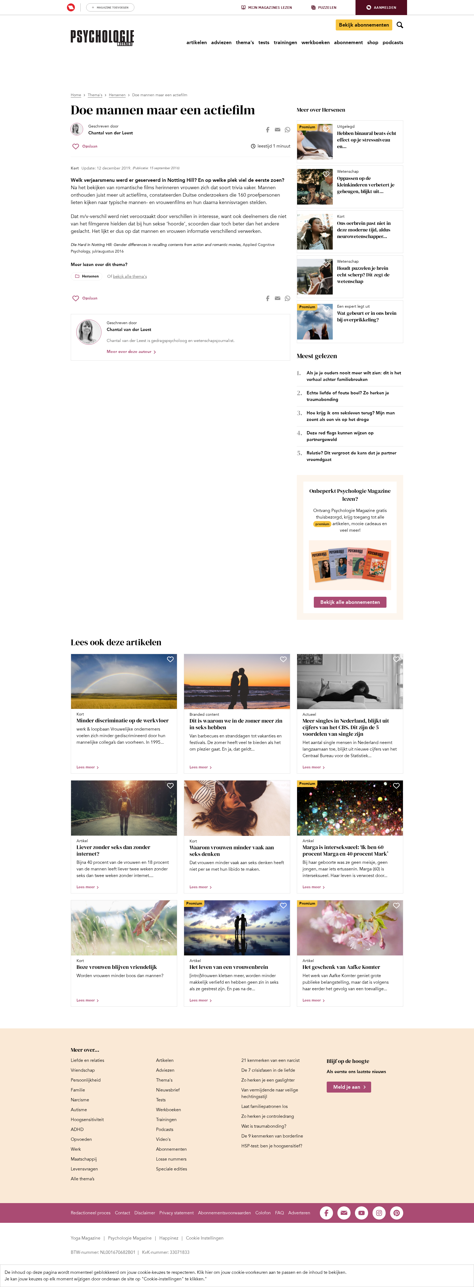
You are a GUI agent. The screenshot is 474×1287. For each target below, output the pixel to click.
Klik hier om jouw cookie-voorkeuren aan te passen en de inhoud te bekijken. (271, 1272)
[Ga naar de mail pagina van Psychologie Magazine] (344, 1213)
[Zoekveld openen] (400, 25)
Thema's (95, 95)
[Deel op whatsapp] (287, 129)
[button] (381, 7)
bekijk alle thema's (130, 276)
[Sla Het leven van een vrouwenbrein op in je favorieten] (283, 905)
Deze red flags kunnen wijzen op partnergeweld (340, 436)
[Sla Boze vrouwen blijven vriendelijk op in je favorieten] (170, 905)
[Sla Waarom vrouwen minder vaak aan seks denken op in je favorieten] (283, 785)
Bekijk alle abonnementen (350, 602)
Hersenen (117, 95)
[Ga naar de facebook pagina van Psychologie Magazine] (326, 1213)
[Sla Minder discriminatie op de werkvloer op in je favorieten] (170, 659)
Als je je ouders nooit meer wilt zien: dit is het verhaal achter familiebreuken (354, 376)
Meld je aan (346, 1087)
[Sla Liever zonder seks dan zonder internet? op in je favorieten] (170, 785)
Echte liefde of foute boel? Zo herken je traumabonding (348, 396)
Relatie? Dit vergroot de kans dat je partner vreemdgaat (351, 456)
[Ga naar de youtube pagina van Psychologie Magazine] (361, 1213)
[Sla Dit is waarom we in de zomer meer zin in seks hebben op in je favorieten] (283, 659)
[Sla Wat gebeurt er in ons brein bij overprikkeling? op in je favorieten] (326, 309)
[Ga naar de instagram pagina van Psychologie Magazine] (379, 1213)
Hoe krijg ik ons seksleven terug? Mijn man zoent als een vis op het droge (351, 416)
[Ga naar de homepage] (102, 38)
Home (76, 95)
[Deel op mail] (277, 129)
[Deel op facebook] (267, 129)
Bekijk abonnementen (364, 25)
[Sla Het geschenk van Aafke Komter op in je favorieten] (396, 905)
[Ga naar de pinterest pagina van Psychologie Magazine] (396, 1213)
